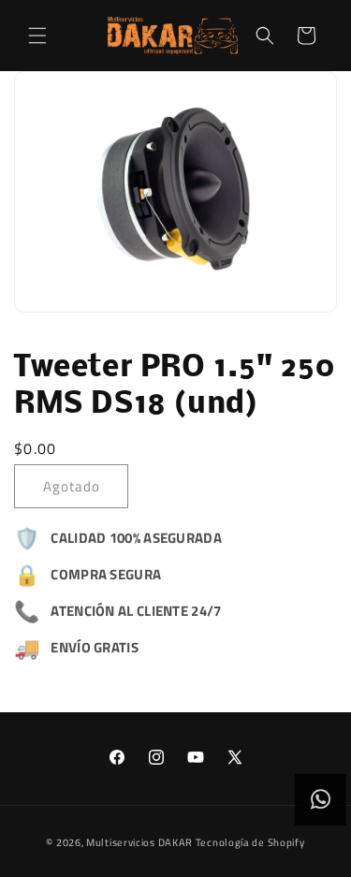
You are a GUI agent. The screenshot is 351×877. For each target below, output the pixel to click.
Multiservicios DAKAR (139, 842)
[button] (37, 35)
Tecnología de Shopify (250, 842)
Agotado (71, 486)
